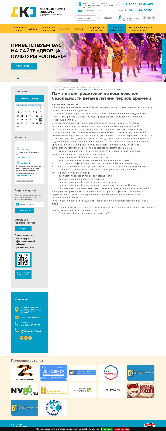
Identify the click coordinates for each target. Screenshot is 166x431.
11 (22, 116)
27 (29, 123)
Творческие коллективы (48, 28)
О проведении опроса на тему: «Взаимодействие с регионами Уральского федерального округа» (28, 169)
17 (18, 120)
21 (33, 120)
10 (18, 116)
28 (33, 123)
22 (37, 120)
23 (41, 120)
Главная (55, 87)
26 (26, 123)
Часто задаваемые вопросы (132, 19)
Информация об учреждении (96, 28)
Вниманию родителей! (91, 87)
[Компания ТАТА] (149, 427)
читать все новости (24, 181)
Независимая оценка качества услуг (140, 28)
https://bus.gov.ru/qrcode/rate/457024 (23, 275)
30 (41, 123)
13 (29, 116)
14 (33, 116)
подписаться (24, 210)
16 (41, 116)
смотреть (23, 229)
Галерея (78, 29)
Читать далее (22, 66)
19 (26, 120)
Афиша (33, 29)
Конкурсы (65, 29)
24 (18, 123)
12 (26, 116)
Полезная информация (117, 28)
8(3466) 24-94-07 (139, 4)
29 (37, 123)
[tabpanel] (83, 57)
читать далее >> (23, 157)
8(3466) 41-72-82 (138, 10)
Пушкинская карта (19, 28)
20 (29, 120)
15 (37, 116)
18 (22, 120)
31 (18, 127)
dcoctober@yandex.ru (92, 11)
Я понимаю (106, 429)
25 (22, 123)
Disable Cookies (122, 429)
